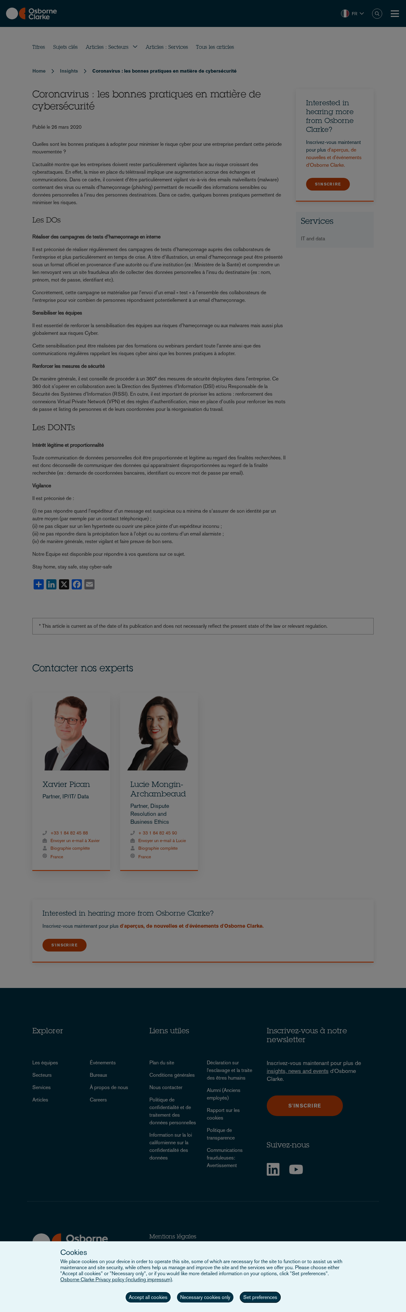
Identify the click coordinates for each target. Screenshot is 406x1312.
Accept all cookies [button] (148, 1297)
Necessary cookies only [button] (205, 1297)
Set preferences (260, 1297)
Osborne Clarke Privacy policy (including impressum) (116, 1279)
